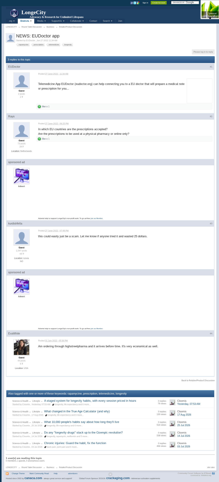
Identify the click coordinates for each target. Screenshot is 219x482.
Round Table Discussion (32, 467)
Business (50, 467)
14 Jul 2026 (183, 436)
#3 (211, 223)
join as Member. (97, 218)
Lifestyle (36, 401)
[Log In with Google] (138, 3)
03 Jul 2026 (183, 446)
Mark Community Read (39, 473)
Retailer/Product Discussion (70, 467)
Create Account (158, 3)
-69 (20, 254)
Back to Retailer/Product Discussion (198, 380)
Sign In (145, 3)
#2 (211, 116)
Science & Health (20, 401)
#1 (211, 67)
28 (21, 147)
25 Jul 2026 (183, 425)
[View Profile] (22, 80)
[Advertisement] (198, 90)
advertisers (73, 473)
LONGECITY (11, 467)
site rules (211, 467)
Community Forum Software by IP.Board (194, 473)
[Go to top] (110, 474)
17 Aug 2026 (184, 414)
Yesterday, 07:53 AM (188, 404)
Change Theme (18, 473)
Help (55, 473)
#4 (211, 333)
